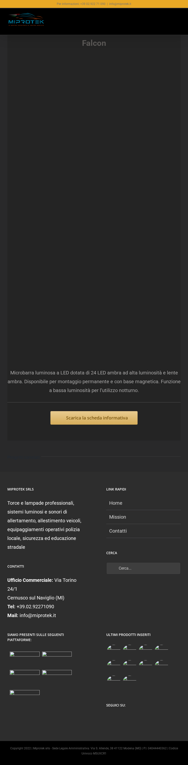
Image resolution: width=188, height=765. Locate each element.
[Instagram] (118, 718)
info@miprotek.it (120, 4)
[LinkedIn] (138, 718)
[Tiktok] (128, 718)
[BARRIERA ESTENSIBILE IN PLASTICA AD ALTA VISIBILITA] (129, 682)
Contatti (118, 531)
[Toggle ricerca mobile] (170, 17)
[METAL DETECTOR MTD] (113, 651)
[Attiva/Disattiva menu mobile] (179, 17)
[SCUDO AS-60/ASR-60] (113, 667)
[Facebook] (109, 718)
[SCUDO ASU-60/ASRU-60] (129, 667)
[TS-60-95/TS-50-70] (145, 651)
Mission (117, 517)
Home (115, 503)
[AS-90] (161, 667)
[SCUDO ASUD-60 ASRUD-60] (161, 651)
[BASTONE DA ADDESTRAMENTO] (145, 667)
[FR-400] (129, 651)
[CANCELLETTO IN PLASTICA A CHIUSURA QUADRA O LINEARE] (113, 682)
